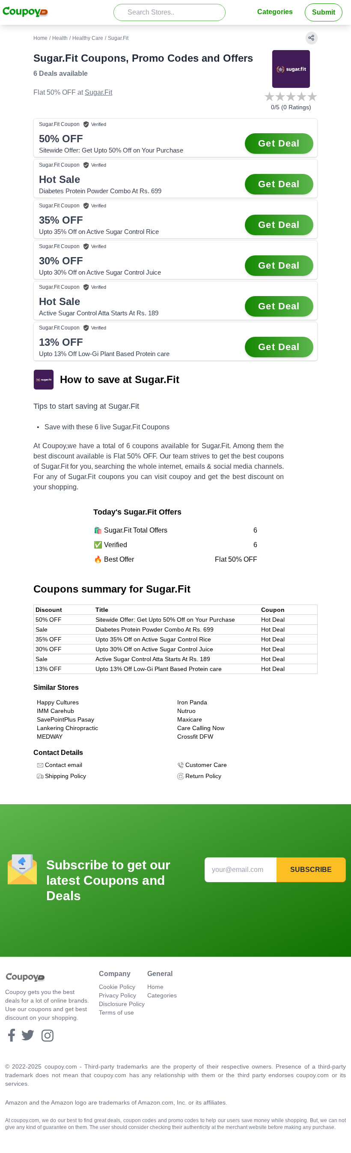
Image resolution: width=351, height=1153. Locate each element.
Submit (323, 12)
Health (60, 38)
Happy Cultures (58, 702)
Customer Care (206, 764)
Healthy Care (87, 38)
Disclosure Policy (122, 1003)
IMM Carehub (55, 710)
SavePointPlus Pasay (65, 719)
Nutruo (186, 710)
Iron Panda (192, 702)
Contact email (63, 764)
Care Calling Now (200, 728)
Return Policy (203, 776)
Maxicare (189, 719)
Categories (275, 11)
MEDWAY (49, 736)
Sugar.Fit (98, 92)
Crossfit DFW (195, 736)
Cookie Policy (117, 986)
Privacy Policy (117, 995)
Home (40, 38)
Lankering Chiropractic (67, 728)
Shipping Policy (65, 776)
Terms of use (116, 1012)
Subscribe (311, 869)
